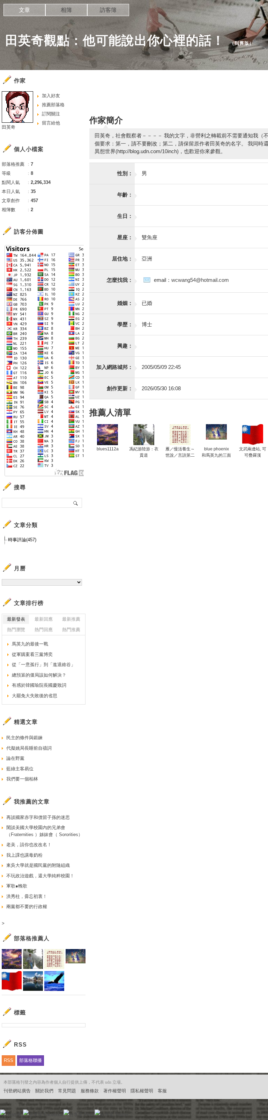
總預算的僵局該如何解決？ (39, 675)
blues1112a (108, 449)
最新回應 (44, 619)
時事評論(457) (22, 539)
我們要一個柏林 (22, 779)
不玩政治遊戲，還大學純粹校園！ (40, 875)
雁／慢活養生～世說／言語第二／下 (180, 455)
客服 (162, 1090)
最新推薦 (71, 619)
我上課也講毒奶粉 (24, 855)
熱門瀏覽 (16, 629)
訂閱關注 (51, 113)
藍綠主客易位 (20, 768)
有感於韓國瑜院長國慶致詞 (39, 685)
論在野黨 (15, 758)
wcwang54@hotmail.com (200, 280)
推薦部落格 (53, 104)
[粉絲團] (3, 1112)
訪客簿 (108, 10)
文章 (24, 10)
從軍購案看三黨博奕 (32, 654)
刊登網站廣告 (17, 1090)
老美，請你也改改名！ (29, 844)
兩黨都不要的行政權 (26, 906)
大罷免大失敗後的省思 (34, 695)
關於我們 (44, 1090)
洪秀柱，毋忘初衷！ (26, 896)
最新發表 (16, 619)
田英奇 (8, 127)
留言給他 (51, 123)
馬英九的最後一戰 (30, 644)
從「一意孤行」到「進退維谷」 (43, 664)
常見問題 (67, 1090)
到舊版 (241, 43)
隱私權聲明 (142, 1090)
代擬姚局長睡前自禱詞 (29, 748)
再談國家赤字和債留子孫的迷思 (38, 817)
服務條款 (90, 1090)
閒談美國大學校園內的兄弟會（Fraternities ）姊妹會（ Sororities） (44, 831)
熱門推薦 (71, 629)
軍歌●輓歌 (16, 886)
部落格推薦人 (32, 938)
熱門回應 (44, 629)
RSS (8, 1060)
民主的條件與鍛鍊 (24, 737)
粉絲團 (14, 1114)
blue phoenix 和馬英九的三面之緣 (216, 455)
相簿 (66, 10)
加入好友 (51, 95)
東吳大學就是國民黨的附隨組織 (38, 865)
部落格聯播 (30, 1060)
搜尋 (76, 503)
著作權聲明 (114, 1090)
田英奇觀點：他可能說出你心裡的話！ (115, 40)
